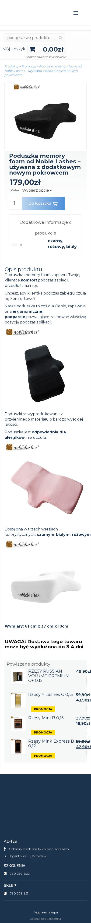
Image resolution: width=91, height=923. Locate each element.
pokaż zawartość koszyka (46, 57)
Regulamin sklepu (45, 912)
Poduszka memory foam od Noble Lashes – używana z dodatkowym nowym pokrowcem (43, 70)
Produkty (11, 66)
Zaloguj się (37, 918)
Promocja (28, 66)
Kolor (15, 190)
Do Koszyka (39, 203)
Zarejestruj (54, 918)
